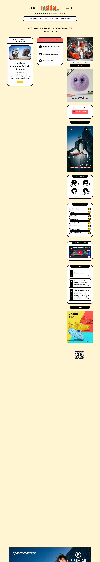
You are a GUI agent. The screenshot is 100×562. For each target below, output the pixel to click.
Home (44, 31)
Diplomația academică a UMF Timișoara (52, 47)
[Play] (70, 257)
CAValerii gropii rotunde (50, 54)
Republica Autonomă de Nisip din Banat (20, 66)
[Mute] (87, 257)
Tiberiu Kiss (20, 72)
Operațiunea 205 (48, 60)
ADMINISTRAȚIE (20, 41)
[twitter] (29, 8)
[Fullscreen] (89, 257)
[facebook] (31, 8)
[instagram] (34, 8)
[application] (80, 252)
